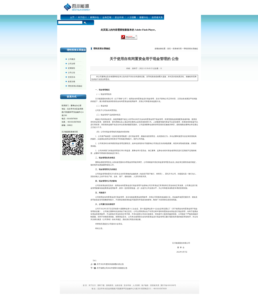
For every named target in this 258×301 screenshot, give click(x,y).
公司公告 (71, 73)
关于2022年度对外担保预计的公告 (110, 264)
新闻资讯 (109, 285)
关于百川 (92, 285)
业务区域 (118, 285)
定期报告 (71, 68)
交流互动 (71, 77)
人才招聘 (136, 285)
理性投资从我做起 (75, 86)
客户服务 (145, 285)
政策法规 (71, 82)
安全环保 (127, 285)
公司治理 (71, 64)
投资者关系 (177, 49)
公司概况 (71, 59)
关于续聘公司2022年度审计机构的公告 (112, 268)
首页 (169, 49)
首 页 (85, 285)
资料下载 (101, 285)
